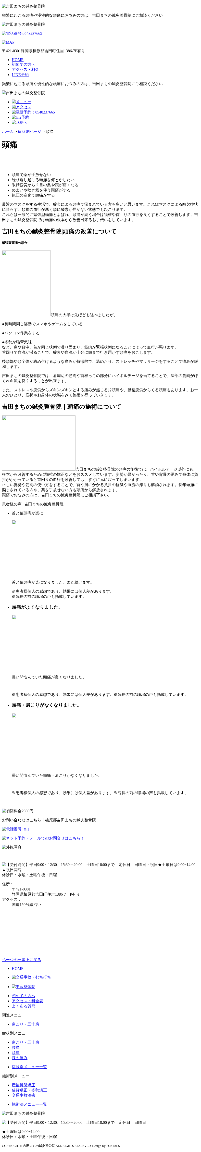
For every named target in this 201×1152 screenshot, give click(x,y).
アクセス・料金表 (27, 1001)
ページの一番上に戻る (21, 960)
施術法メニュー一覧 (29, 1104)
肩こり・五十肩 (25, 1024)
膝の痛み (19, 1058)
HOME (18, 60)
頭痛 (16, 1053)
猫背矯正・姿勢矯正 (29, 1090)
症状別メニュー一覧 (29, 1067)
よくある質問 (23, 1006)
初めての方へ (23, 64)
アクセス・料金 (25, 69)
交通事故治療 (23, 1095)
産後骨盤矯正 (23, 1085)
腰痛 (16, 1047)
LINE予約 (20, 75)
